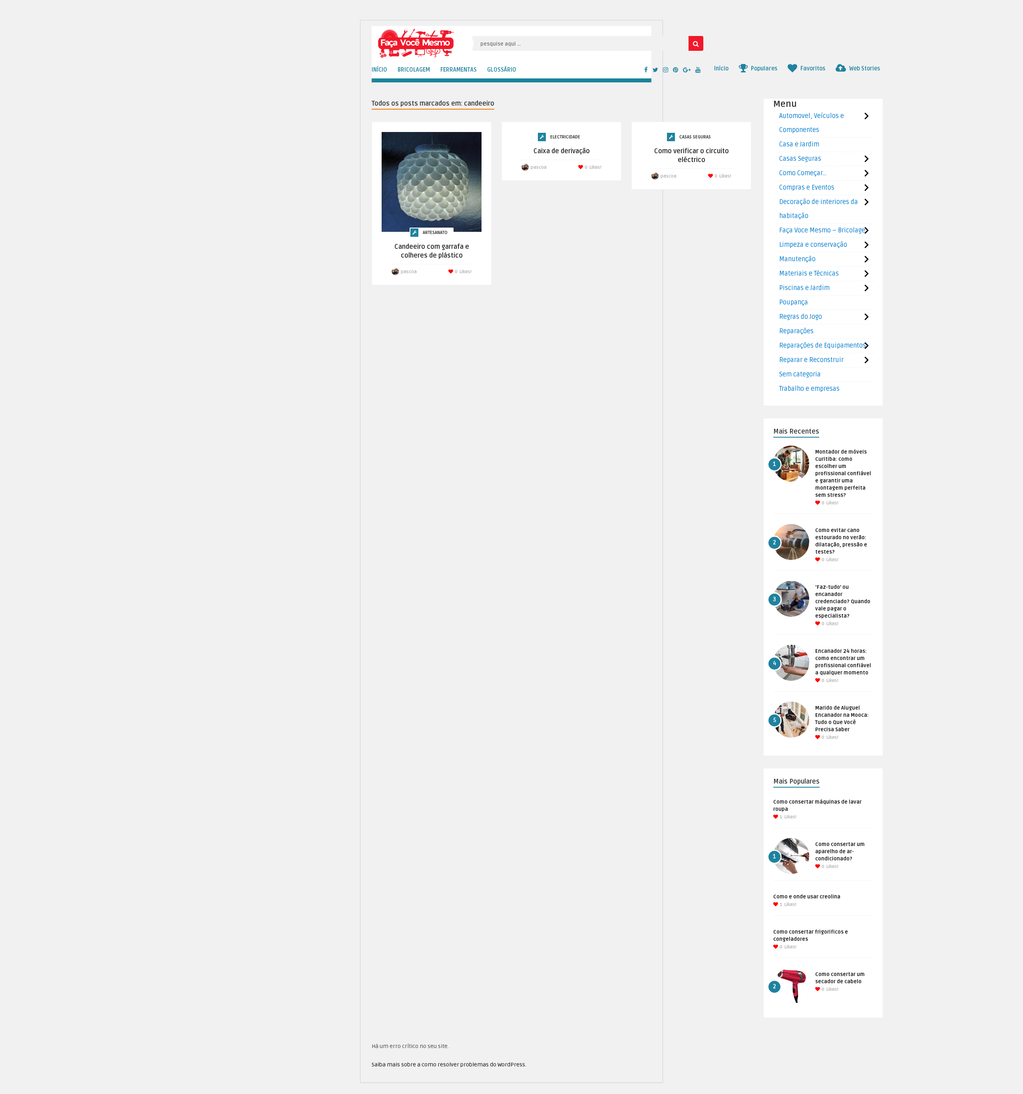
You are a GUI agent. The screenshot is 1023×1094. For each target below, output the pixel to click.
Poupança (793, 302)
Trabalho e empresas (809, 389)
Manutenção (797, 259)
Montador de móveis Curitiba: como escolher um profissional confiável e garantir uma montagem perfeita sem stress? (843, 473)
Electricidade (565, 137)
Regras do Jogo (800, 317)
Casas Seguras (695, 137)
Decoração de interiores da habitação (818, 209)
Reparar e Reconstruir (811, 360)
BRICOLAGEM (414, 69)
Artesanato (435, 232)
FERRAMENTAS (458, 69)
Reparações (796, 331)
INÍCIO (379, 69)
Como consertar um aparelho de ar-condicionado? (840, 851)
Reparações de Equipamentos (822, 346)
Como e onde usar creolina (806, 897)
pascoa (409, 272)
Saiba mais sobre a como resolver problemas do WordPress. (449, 1064)
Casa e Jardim (799, 144)
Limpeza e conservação (813, 245)
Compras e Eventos (806, 188)
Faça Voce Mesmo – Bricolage (822, 230)
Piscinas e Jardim (804, 288)
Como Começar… (802, 173)
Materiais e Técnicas (809, 274)
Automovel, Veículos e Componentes (811, 123)
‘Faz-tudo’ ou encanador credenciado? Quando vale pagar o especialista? (842, 601)
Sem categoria (800, 374)
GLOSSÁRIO (501, 69)
